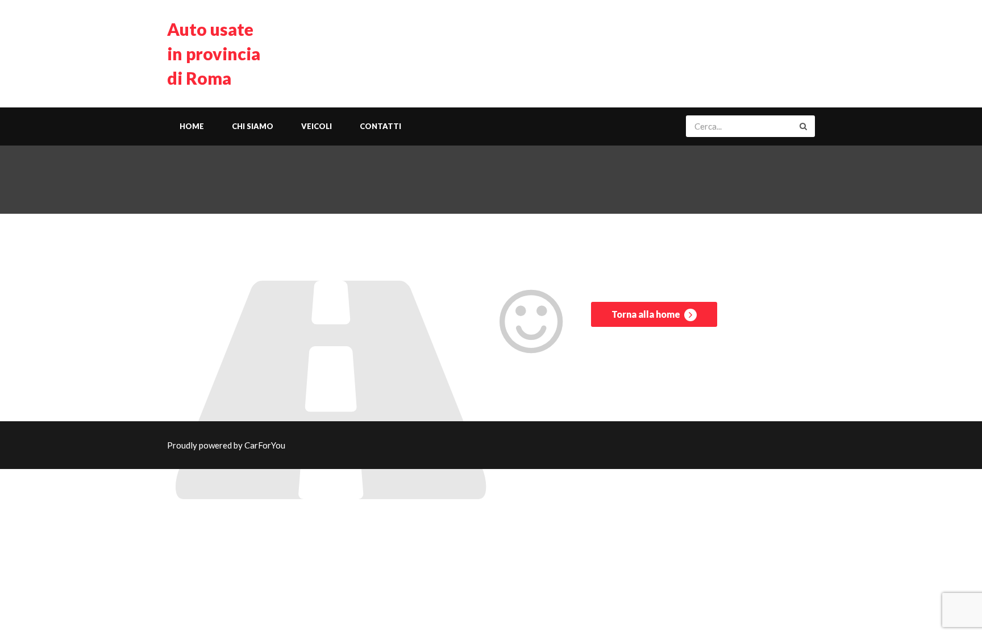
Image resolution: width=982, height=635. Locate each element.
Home (192, 126)
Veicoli (316, 126)
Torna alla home (646, 314)
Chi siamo (252, 126)
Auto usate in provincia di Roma (213, 53)
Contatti (380, 126)
